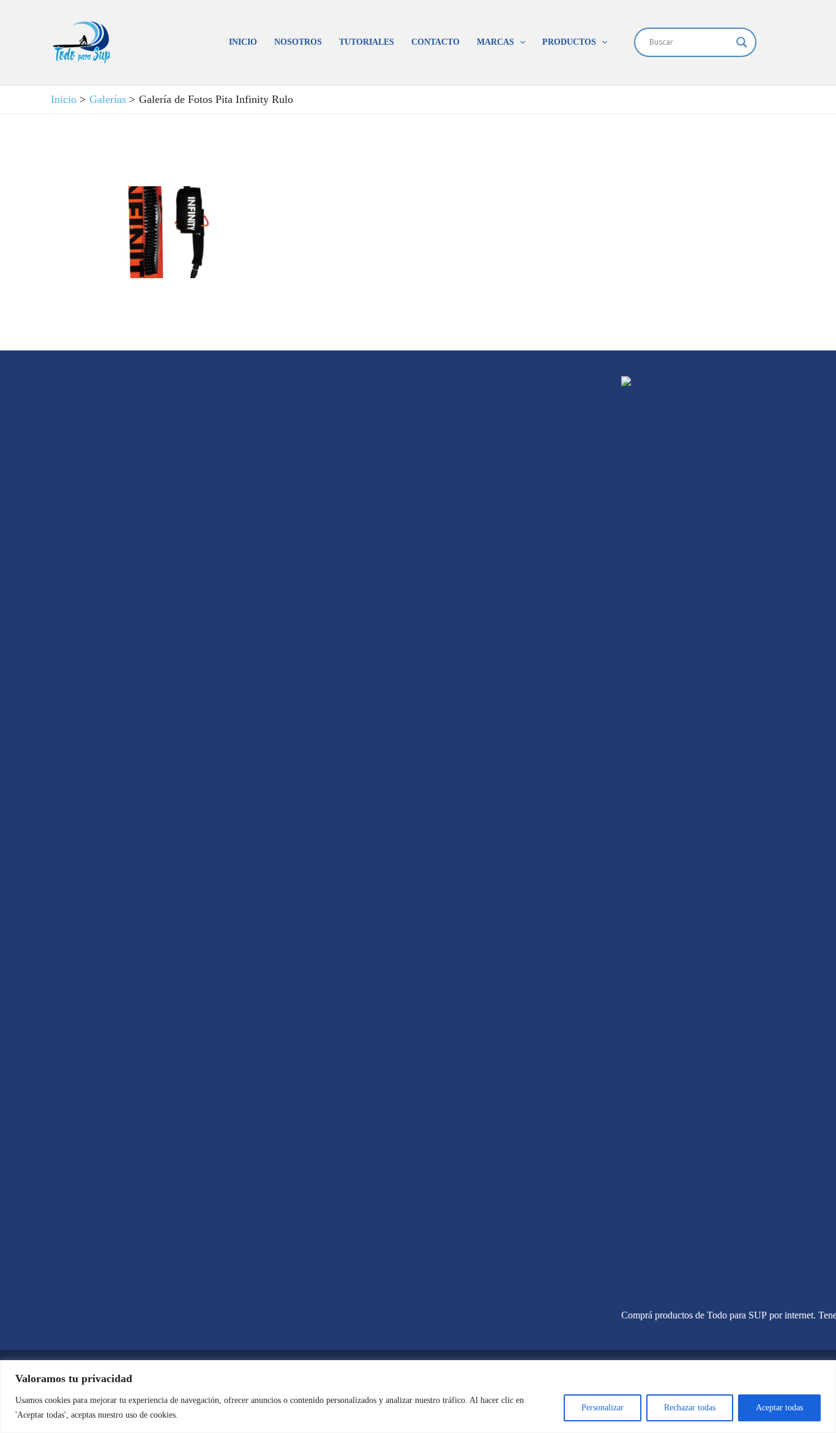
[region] (418, 1396)
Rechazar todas (689, 1407)
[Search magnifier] (741, 42)
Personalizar (602, 1407)
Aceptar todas (779, 1407)
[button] (519, 42)
